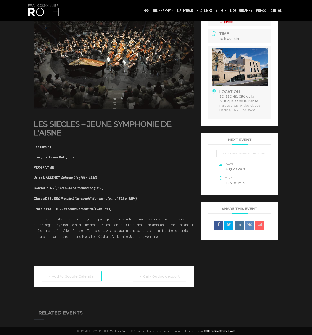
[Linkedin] (239, 225)
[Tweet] (228, 225)
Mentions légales (119, 331)
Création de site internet (145, 331)
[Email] (259, 225)
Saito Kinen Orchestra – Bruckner (244, 153)
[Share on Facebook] (218, 225)
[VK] (249, 225)
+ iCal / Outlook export (160, 276)
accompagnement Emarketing (181, 331)
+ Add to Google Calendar (72, 276)
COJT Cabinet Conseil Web (219, 331)
